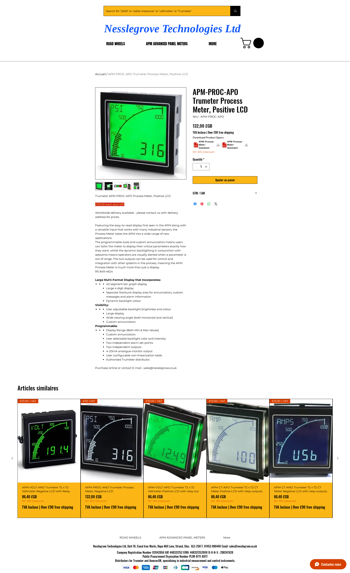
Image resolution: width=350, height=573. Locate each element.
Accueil (100, 74)
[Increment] (206, 166)
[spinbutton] (201, 166)
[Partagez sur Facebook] (195, 204)
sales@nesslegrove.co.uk (243, 546)
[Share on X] (216, 204)
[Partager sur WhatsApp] (209, 204)
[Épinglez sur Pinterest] (202, 204)
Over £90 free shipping (221, 132)
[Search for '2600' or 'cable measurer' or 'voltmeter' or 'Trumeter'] (235, 11)
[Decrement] (195, 166)
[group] (175, 458)
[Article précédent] (12, 458)
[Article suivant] (338, 458)
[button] (253, 43)
